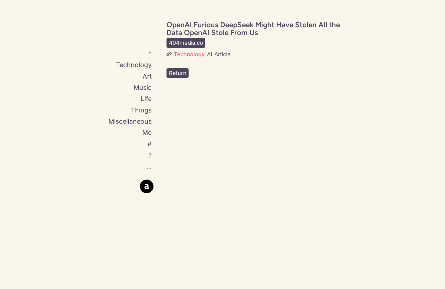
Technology (134, 65)
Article (222, 54)
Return (177, 73)
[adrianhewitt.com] (146, 186)
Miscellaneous (130, 121)
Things (141, 110)
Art (147, 76)
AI (209, 54)
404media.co (186, 43)
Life (146, 98)
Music (143, 87)
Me (147, 132)
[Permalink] (169, 54)
